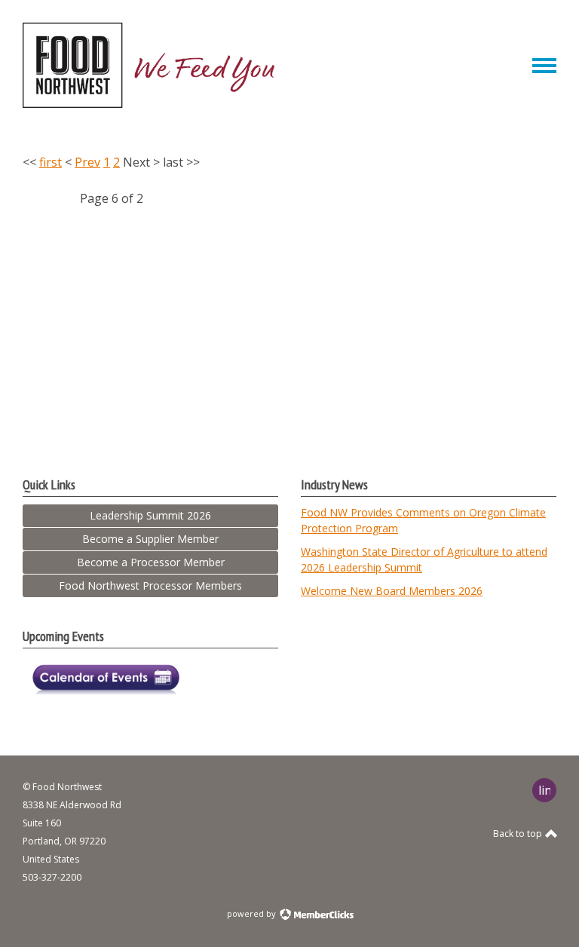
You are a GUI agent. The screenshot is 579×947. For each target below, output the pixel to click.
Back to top (518, 833)
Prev (87, 162)
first (50, 162)
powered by (252, 913)
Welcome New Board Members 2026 (391, 591)
